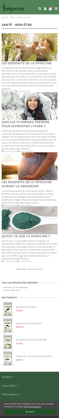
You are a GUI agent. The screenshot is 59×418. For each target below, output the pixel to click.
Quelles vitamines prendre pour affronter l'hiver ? (25, 124)
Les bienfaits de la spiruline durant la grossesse (27, 184)
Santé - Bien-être (11, 290)
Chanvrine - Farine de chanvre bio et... (34, 356)
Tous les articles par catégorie (20, 282)
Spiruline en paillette (26, 307)
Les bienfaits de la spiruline (27, 63)
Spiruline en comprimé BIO (29, 323)
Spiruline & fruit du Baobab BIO (31, 339)
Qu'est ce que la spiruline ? (26, 236)
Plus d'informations (32, 406)
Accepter (29, 411)
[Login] (45, 8)
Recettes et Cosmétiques (15, 287)
